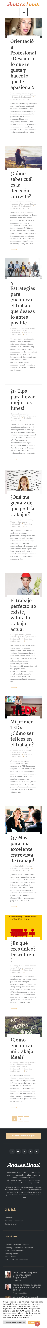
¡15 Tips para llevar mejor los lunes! (23, 399)
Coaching (14, 750)
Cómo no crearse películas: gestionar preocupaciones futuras (27, 1287)
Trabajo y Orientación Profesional (23, 96)
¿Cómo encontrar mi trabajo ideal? (21, 1048)
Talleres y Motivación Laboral (16, 1260)
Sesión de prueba (11, 1224)
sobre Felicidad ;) (25, 750)
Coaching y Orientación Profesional (19, 1247)
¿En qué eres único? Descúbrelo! (23, 952)
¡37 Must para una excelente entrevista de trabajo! (22, 849)
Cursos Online (10, 1257)
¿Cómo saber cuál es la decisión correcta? (21, 185)
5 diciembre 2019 (20, 1293)
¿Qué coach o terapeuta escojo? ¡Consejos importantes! (25, 1275)
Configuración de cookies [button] (15, 1322)
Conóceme (9, 1218)
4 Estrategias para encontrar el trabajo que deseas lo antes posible (22, 303)
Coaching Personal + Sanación (17, 1244)
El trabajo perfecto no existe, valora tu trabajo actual (23, 615)
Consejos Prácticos (18, 414)
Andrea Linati (24, 99)
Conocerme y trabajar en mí (21, 93)
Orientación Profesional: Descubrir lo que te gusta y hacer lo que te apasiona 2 (23, 65)
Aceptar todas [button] (33, 1322)
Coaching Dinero (11, 1254)
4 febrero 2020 (19, 1280)
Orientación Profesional (19, 95)
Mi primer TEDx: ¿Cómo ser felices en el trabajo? (22, 733)
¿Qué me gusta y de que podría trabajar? (22, 506)
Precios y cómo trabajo (14, 1221)
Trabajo (33, 328)
